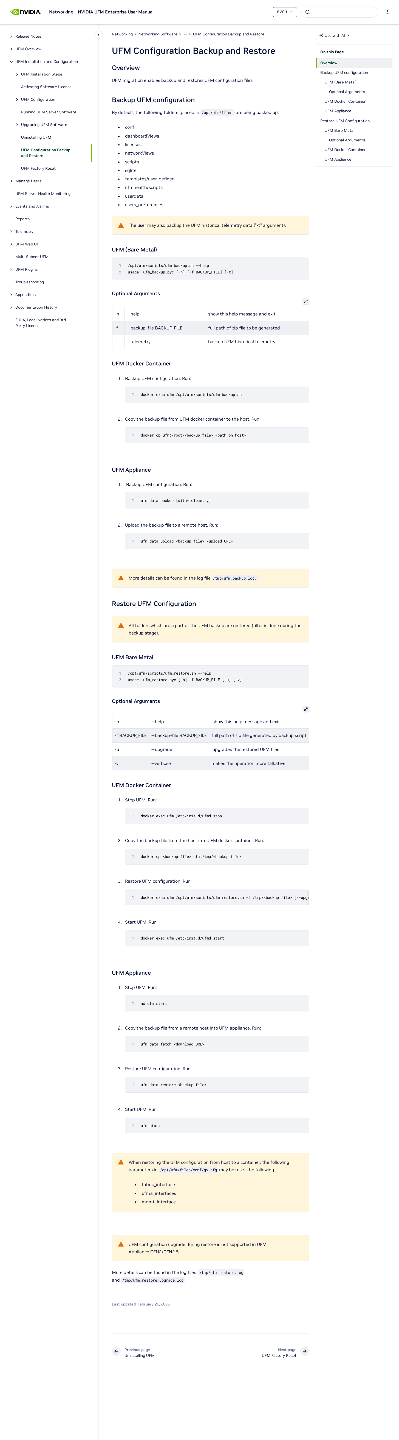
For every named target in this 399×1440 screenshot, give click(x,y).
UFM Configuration (38, 99)
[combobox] (340, 12)
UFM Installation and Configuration (46, 61)
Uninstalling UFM (36, 137)
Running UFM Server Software (48, 112)
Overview (328, 62)
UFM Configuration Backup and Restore (45, 153)
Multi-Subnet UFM (32, 257)
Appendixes (25, 294)
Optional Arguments (347, 91)
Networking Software (157, 34)
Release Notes (28, 36)
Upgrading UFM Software (44, 124)
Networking (61, 12)
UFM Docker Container (345, 101)
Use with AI (335, 35)
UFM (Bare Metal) (340, 82)
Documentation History (36, 307)
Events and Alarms (32, 206)
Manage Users (28, 181)
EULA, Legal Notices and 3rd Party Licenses (40, 323)
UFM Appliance (338, 110)
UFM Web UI (26, 244)
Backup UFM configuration (344, 72)
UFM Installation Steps (41, 74)
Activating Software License (46, 87)
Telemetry (24, 231)
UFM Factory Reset (38, 168)
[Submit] (307, 12)
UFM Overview (28, 49)
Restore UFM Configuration (345, 120)
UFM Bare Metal (339, 130)
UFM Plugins (26, 269)
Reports (22, 219)
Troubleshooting (29, 282)
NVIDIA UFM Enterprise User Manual (116, 12)
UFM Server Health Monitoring (42, 193)
